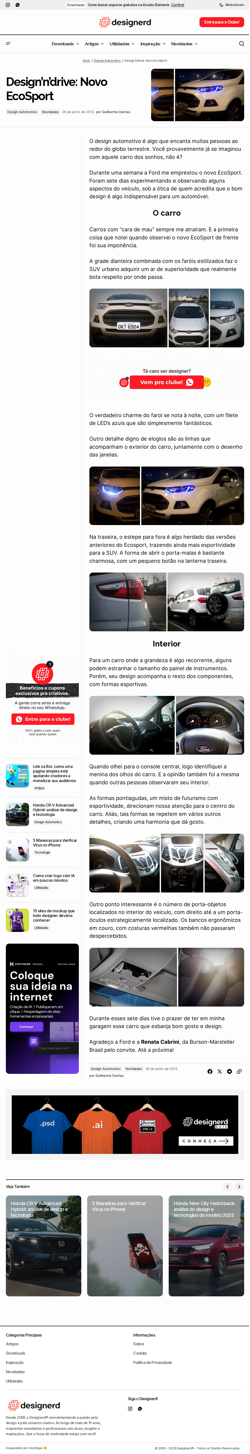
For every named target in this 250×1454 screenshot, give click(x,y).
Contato (140, 1353)
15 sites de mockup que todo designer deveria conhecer (54, 916)
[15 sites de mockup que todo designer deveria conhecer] (17, 920)
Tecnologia (42, 852)
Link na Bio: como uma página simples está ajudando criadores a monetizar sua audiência (54, 773)
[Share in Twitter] (220, 1072)
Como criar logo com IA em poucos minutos (54, 878)
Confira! (177, 5)
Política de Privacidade (152, 1362)
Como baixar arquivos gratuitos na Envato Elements (128, 5)
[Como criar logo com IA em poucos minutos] (17, 885)
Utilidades (41, 888)
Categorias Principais (24, 1335)
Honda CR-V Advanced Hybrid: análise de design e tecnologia (55, 810)
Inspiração (15, 1362)
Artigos (39, 788)
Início (86, 60)
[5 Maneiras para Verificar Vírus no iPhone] (17, 849)
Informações (144, 1335)
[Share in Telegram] (229, 1072)
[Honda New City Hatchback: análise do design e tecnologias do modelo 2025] (206, 1246)
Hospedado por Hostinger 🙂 (26, 1448)
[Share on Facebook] (210, 1072)
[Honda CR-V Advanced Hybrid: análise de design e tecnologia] (17, 814)
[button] (231, 5)
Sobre (138, 1343)
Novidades (50, 112)
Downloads (75, 5)
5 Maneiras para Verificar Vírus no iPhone (55, 842)
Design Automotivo (107, 60)
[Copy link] (239, 1072)
